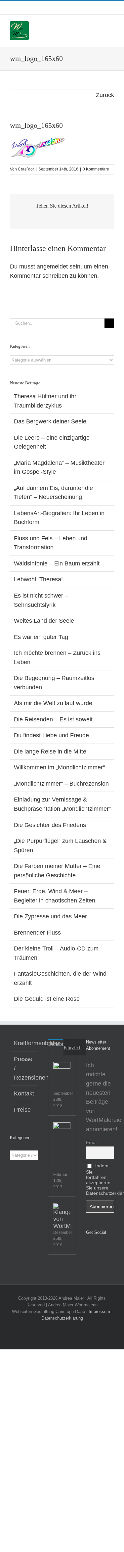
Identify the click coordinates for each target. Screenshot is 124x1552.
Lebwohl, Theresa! (38, 579)
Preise (22, 1109)
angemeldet (52, 266)
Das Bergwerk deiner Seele (50, 421)
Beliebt (55, 1044)
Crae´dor (26, 169)
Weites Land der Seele (44, 620)
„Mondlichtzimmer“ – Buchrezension (61, 783)
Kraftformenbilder (24, 1043)
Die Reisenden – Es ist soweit (53, 719)
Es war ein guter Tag (41, 637)
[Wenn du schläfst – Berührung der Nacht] (61, 1131)
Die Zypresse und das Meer (50, 916)
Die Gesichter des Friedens (50, 825)
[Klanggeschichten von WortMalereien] (61, 1216)
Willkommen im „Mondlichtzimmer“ (59, 767)
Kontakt (24, 1093)
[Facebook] (88, 1249)
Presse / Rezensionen (24, 1068)
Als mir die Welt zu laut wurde (53, 703)
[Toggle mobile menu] (111, 24)
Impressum (99, 1311)
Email (92, 1142)
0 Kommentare (96, 169)
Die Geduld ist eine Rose (47, 998)
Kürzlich (72, 1047)
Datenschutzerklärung (62, 1318)
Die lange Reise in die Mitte (50, 751)
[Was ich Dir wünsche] (61, 1070)
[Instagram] (97, 1249)
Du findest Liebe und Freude (51, 735)
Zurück (105, 95)
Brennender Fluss (37, 932)
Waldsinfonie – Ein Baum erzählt (57, 563)
